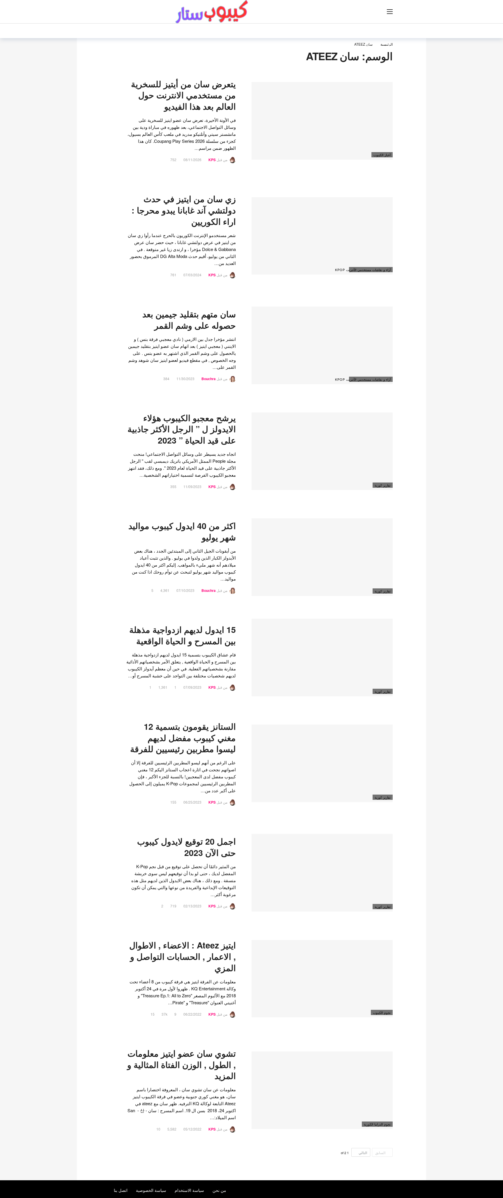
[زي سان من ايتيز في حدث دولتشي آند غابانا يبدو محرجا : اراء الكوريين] (322, 236)
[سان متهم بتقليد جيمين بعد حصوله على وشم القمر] (322, 345)
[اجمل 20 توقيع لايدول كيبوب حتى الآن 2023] (322, 873)
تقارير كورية (383, 485)
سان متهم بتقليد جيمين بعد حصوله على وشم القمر (189, 319)
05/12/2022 (192, 1128)
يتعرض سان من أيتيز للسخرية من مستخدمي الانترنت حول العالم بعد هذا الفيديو (183, 95)
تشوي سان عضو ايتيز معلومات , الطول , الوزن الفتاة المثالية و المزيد (181, 1064)
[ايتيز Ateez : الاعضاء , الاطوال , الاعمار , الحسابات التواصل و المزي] (322, 979)
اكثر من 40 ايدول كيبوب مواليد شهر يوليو (182, 531)
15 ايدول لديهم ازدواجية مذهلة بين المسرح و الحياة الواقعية (182, 635)
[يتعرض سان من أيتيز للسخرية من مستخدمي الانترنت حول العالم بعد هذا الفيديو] (322, 121)
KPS (212, 159)
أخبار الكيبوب (382, 154)
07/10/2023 (185, 590)
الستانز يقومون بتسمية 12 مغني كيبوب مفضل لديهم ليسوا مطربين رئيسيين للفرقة (183, 737)
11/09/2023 (192, 486)
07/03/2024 (192, 274)
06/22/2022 (192, 1014)
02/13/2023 (192, 905)
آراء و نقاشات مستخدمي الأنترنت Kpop (370, 269)
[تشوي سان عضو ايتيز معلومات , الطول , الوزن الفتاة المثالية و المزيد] (322, 1090)
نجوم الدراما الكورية (377, 1124)
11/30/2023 (185, 378)
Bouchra (208, 378)
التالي (363, 1152)
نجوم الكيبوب (382, 1012)
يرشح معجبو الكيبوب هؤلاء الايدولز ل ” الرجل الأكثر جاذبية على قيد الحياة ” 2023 (181, 429)
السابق (380, 1152)
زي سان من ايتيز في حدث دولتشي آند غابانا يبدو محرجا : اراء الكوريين (184, 210)
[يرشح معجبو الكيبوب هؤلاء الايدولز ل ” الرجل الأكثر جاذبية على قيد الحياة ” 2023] (322, 451)
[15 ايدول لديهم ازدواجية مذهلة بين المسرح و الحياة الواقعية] (322, 657)
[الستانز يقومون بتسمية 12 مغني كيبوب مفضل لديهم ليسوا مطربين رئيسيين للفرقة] (322, 763)
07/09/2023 (192, 687)
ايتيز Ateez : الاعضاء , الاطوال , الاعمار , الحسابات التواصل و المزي (182, 956)
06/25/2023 (192, 802)
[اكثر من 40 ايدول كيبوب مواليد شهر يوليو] (322, 557)
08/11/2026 (192, 159)
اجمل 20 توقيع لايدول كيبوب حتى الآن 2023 (186, 847)
